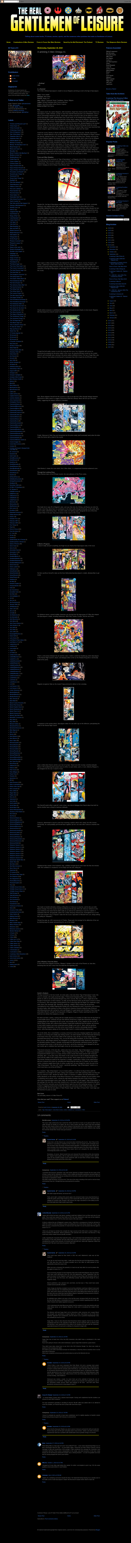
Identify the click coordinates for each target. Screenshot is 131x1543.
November (113, 249)
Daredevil (12, 454)
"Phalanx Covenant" (15, 241)
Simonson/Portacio (15, 837)
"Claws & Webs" (14, 161)
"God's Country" (14, 201)
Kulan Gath (13, 636)
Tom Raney (13, 901)
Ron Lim (12, 797)
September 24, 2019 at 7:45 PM (58, 1412)
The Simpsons (14, 876)
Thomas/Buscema (15, 880)
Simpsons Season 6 (15, 857)
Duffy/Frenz (13, 493)
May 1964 (12, 719)
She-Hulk (12, 813)
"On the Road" (14, 239)
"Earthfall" (12, 180)
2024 (109, 233)
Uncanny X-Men (14, 910)
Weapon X (13, 920)
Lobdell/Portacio (14, 671)
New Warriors (13, 738)
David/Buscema (14, 458)
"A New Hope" (14, 126)
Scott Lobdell (13, 803)
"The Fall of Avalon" (15, 283)
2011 (109, 337)
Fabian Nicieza (14, 514)
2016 (109, 325)
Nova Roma (13, 763)
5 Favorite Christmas (15, 341)
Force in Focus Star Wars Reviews (48, 42)
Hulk (11, 587)
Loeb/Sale (12, 680)
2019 (109, 245)
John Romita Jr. (14, 625)
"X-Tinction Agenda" (15, 333)
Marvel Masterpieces (15, 709)
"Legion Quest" (14, 220)
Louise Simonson (14, 690)
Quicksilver (13, 778)
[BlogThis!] (73, 1107)
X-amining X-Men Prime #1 (116, 256)
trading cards (13, 964)
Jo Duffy (12, 613)
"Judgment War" (14, 211)
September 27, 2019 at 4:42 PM (54, 1443)
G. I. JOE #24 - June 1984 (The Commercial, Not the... (117, 275)
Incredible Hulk (14, 592)
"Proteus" (12, 245)
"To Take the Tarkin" (15, 326)
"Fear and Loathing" (15, 188)
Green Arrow (13, 564)
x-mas (11, 966)
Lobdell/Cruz (71, 1109)
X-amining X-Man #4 (115, 281)
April (111, 310)
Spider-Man (13, 862)
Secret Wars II (13, 807)
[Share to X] (75, 1107)
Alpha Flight (13, 347)
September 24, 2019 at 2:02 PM (67, 1253)
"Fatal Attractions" (14, 184)
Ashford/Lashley (14, 366)
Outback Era (13, 765)
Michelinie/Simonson (15, 728)
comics (65, 1109)
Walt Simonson (14, 918)
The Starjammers (14, 878)
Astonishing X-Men (15, 368)
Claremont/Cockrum (15, 410)
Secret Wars (13, 805)
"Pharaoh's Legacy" (15, 243)
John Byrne (13, 621)
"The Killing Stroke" (15, 291)
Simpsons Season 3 (15, 851)
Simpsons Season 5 (15, 855)
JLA (11, 598)
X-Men (83, 1109)
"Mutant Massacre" (15, 232)
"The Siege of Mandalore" (17, 314)
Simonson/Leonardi (15, 830)
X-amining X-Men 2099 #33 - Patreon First (117, 259)
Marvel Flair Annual (15, 705)
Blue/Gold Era (14, 387)
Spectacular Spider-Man (16, 860)
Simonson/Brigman (15, 824)
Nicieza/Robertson (15, 753)
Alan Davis (13, 343)
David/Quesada (14, 464)
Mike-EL (44, 1462)
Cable (11, 391)
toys (11, 962)
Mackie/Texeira (14, 696)
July (111, 303)
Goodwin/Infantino (15, 558)
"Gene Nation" (14, 195)
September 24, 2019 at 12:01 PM (61, 1213)
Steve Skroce (13, 868)
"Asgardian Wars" (14, 138)
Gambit (12, 537)
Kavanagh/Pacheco (15, 634)
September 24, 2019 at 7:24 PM (61, 1395)
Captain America (14, 396)
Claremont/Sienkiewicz (16, 431)
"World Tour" (13, 331)
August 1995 (13, 371)
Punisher (12, 776)
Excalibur (12, 510)
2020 (109, 242)
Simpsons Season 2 (15, 849)
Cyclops (12, 446)
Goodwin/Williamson (15, 562)
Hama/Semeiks (14, 573)
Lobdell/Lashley (14, 665)
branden (49, 1363)
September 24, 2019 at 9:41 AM (58, 1170)
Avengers (12, 373)
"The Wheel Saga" (15, 322)
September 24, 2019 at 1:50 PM (67, 1191)
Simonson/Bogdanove (16, 822)
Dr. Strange (13, 489)
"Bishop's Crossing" (15, 142)
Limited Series (14, 654)
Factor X (12, 516)
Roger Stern (13, 793)
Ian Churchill (13, 590)
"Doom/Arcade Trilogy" (16, 174)
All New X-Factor (14, 345)
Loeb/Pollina (13, 677)
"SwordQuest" (13, 262)
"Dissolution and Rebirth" (17, 172)
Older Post (97, 1102)
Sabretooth (13, 799)
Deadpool (12, 483)
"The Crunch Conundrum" (17, 268)
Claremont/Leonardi (15, 423)
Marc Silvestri (13, 698)
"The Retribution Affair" (16, 303)
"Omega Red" (13, 237)
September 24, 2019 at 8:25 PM (61, 1363)
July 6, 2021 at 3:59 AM (54, 1475)
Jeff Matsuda (13, 606)
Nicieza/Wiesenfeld (15, 759)
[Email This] (72, 1107)
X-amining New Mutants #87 (120, 160)
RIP (11, 780)
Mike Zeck (12, 732)
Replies (46, 1136)
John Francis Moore (15, 623)
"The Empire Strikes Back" (17, 278)
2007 (109, 347)
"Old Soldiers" (13, 234)
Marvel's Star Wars (15, 715)
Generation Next (14, 550)
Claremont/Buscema (15, 406)
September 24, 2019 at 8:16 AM (67, 1139)
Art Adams (12, 364)
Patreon (65, 1099)
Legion (12, 650)
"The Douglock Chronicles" (17, 274)
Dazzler (12, 474)
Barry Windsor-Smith (15, 379)
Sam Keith (12, 801)
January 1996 (13, 604)
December (113, 247)
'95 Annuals (13, 339)
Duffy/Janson (13, 495)
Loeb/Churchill (14, 675)
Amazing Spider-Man (15, 350)
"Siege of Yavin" (14, 258)
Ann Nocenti (13, 356)
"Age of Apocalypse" (47, 1109)
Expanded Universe (15, 512)
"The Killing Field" (15, 289)
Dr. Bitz (14, 78)
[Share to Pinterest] (79, 1107)
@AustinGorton (26, 103)
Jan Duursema (14, 602)
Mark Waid (13, 700)
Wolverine (12, 927)
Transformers (13, 903)
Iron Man (12, 594)
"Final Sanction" (14, 191)
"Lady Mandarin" (14, 218)
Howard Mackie (14, 585)
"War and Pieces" (14, 329)
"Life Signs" (13, 222)
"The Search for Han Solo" (17, 306)
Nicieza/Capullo (14, 742)
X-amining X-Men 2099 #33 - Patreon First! (117, 287)
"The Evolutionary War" (16, 281)
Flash (11, 527)
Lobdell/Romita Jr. (15, 673)
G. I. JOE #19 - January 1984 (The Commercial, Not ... (118, 290)
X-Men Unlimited (14, 947)
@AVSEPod (25, 112)
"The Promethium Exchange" (18, 301)
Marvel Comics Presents (16, 703)
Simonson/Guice (14, 828)
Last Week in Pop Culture (17, 640)
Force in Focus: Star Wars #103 (118, 279)
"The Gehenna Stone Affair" (17, 285)
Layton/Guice (13, 644)
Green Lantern (14, 567)
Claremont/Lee (14, 421)
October (112, 252)
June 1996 (13, 631)
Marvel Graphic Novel (16, 707)
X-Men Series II (14, 945)
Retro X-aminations (15, 784)
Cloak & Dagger (14, 442)
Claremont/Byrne (14, 408)
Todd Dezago (13, 893)
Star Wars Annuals (15, 866)
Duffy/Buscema (14, 491)
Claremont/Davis (14, 416)
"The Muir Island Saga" (16, 295)
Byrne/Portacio (14, 389)
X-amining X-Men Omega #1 (117, 269)
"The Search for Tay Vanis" (17, 308)
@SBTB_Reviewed (18, 110)
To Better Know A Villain (16, 891)
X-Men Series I (14, 943)
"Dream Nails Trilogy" (16, 178)
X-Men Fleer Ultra (15, 941)
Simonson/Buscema (15, 826)
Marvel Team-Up (14, 711)
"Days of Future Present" (16, 168)
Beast (11, 383)
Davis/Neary (13, 472)
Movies (12, 734)
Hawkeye (12, 579)
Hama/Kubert (13, 571)
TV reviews (13, 872)
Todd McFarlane (14, 895)
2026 (109, 228)
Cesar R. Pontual (47, 1395)
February (112, 315)
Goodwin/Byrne (14, 556)
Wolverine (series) (15, 929)
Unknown (45, 1475)
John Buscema (14, 619)
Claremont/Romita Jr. (15, 429)
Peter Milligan (13, 772)
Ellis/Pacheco (13, 506)
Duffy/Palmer (13, 500)
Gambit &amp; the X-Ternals (17, 539)
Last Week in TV (14, 642)
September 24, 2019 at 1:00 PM (58, 1337)
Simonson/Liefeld (14, 832)
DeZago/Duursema (15, 481)
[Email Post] (68, 1107)
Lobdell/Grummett (15, 661)
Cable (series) (14, 393)
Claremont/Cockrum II (16, 412)
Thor (11, 885)
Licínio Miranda (46, 1213)
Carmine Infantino (15, 398)
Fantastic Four (14, 518)
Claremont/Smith (14, 437)
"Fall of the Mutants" (15, 182)
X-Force (12, 935)
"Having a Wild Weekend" (17, 205)
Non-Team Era (14, 761)
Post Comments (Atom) (51, 1519)
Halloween (13, 569)
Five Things (13, 525)
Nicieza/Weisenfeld (15, 757)
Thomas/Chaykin (14, 883)
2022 (109, 237)
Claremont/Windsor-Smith (17, 439)
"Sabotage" (13, 253)
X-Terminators (14, 950)
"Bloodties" (13, 151)
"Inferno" (12, 209)
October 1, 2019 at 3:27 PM (55, 1462)
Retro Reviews (14, 782)
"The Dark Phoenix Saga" (17, 270)
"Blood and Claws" (15, 149)
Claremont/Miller (14, 427)
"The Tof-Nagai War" (15, 320)
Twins (11, 908)
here (28, 95)
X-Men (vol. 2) (14, 939)
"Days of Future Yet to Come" (18, 170)
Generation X (13, 552)
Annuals (12, 358)
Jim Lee (12, 611)
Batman (12, 381)
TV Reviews (99, 42)
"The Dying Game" (15, 276)
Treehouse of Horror (15, 906)
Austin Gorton (51, 1139)
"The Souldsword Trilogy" (17, 316)
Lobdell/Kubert (14, 663)
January (112, 317)
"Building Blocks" (14, 157)
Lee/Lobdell (13, 648)
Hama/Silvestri (14, 575)
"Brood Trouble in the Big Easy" (18, 153)
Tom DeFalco (13, 897)
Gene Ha (12, 548)
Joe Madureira (14, 615)
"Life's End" (13, 224)
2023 (109, 235)
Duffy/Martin (13, 497)
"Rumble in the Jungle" (16, 251)
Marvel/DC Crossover (16, 717)
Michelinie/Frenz (14, 726)
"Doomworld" (13, 176)
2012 (109, 335)
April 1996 (12, 360)
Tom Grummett (14, 899)
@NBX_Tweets (19, 107)
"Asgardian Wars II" (15, 136)
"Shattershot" (13, 255)
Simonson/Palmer (15, 834)
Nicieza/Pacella (14, 751)
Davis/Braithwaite (14, 468)
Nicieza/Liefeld (14, 749)
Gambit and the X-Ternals (17, 541)
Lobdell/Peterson (14, 669)
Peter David (13, 770)
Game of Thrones (14, 544)
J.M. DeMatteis (14, 596)
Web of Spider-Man (15, 922)
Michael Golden (14, 724)
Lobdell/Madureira (15, 667)
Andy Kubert (13, 354)
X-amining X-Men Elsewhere (18, 954)
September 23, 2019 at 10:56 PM (61, 1120)
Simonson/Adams (15, 818)
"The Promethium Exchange (17, 299)
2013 (109, 332)
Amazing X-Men (14, 352)
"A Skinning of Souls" (15, 130)
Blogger (98, 1530)
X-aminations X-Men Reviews (24, 42)
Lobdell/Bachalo (14, 657)
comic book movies (15, 958)
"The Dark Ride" (14, 272)
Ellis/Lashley (13, 504)
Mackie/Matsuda (14, 694)
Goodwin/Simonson (15, 560)
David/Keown (13, 460)
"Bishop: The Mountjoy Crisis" (18, 144)
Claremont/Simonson (15, 435)
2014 (109, 330)
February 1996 (14, 523)
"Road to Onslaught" (15, 249)
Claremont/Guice (14, 419)
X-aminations (78, 1109)
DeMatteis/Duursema (15, 479)
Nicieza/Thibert (14, 755)
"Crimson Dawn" (14, 163)
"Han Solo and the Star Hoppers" (19, 203)
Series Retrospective (15, 809)
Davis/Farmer (13, 470)
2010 (109, 340)
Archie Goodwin (14, 362)
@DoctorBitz (16, 105)
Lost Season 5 (14, 686)
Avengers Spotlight (15, 375)
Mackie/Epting (14, 692)
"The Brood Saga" (15, 264)
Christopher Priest (15, 402)
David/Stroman (14, 466)
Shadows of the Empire (16, 811)
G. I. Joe (12, 533)
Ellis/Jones (13, 502)
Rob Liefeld (13, 790)
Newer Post (41, 1102)
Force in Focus (14, 529)
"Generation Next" (15, 197)
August (112, 301)
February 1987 (14, 521)
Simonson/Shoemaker (16, 839)
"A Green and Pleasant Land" (18, 124)
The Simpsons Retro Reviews (117, 42)
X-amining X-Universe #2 (116, 294)
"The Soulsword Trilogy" (16, 318)
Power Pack (13, 774)
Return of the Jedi (15, 786)
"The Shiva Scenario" (15, 312)
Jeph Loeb (13, 608)
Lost (11, 684)
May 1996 (12, 721)
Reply (44, 1132)
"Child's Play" (13, 159)
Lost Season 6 (14, 688)
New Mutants (13, 736)
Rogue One (13, 795)
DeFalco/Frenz (14, 477)
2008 (109, 344)
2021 (109, 240)
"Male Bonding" (14, 226)
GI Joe (11, 535)
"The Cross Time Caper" (16, 266)
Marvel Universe (14, 713)
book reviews (13, 956)
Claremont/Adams (15, 404)
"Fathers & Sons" (14, 186)
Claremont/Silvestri (15, 433)
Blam (43, 1443)
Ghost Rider (13, 554)
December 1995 (14, 485)
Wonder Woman (14, 931)
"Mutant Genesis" (14, 230)
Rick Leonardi (14, 788)
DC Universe (13, 451)
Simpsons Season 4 (15, 853)
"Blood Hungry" (14, 147)
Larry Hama (13, 638)
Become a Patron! (111, 89)
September (113, 254)
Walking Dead (14, 916)
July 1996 (12, 629)
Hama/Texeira (14, 577)
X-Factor (12, 933)
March (111, 313)
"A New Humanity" (15, 128)
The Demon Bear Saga (16, 874)
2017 (109, 323)
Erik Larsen (13, 508)
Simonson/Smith (14, 843)
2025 (109, 230)
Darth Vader (13, 456)
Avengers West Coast (16, 377)
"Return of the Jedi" (15, 247)
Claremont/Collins (15, 414)
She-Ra (12, 816)
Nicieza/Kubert (14, 747)
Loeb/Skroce (13, 682)
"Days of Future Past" (15, 165)
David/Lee (12, 462)
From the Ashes (14, 531)
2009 (109, 342)
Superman (13, 870)
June (111, 305)
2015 (109, 328)
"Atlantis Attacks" (14, 140)
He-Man (12, 581)
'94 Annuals (13, 337)
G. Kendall (15, 81)
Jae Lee (12, 600)
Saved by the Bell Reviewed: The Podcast (78, 42)
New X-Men (13, 740)
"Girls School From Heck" (17, 199)
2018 (109, 320)
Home (9, 42)
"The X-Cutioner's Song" (16, 324)
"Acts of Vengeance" (15, 132)
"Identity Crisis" (14, 207)
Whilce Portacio (14, 924)
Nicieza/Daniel (14, 744)
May (111, 308)
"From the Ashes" (14, 193)
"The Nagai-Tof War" (15, 297)
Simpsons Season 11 (15, 847)
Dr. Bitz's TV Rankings (16, 487)
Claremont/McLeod (15, 425)
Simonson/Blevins (15, 820)
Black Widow (13, 385)
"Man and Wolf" (14, 228)
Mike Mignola (13, 730)
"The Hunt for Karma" (15, 287)
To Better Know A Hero (16, 887)
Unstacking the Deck (15, 912)
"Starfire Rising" (14, 260)
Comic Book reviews (58, 1109)
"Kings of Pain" (14, 216)
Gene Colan (13, 546)
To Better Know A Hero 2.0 (17, 889)
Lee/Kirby (12, 646)
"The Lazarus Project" (16, 293)
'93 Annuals (13, 335)
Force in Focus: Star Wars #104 (118, 266)
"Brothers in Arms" (15, 155)
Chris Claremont (14, 400)
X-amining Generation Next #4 (117, 284)
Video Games (13, 914)
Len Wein (12, 652)
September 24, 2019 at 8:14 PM (61, 1426)
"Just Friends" (13, 213)
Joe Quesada (13, 617)
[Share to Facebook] (77, 1107)
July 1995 (12, 627)
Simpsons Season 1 (15, 845)
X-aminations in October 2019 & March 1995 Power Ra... (118, 263)
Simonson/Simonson (15, 841)
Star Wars (12, 864)
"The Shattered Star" (15, 310)
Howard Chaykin (14, 583)
